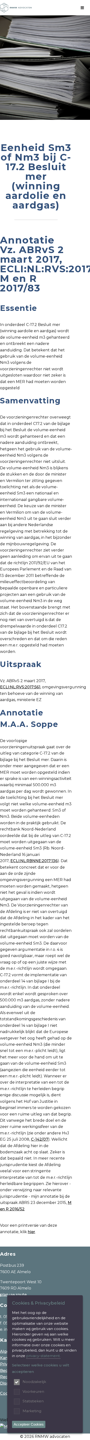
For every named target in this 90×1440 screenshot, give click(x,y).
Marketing (32, 1411)
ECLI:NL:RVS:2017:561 (20, 687)
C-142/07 (39, 1139)
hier (31, 1232)
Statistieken (33, 1401)
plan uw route (13, 1294)
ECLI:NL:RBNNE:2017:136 (34, 861)
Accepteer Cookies (29, 1424)
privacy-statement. (43, 1355)
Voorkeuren (33, 1391)
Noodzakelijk (34, 1381)
